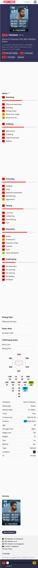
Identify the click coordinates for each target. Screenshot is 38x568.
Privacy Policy (7, 549)
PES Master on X (10, 541)
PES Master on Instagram (14, 544)
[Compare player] (22, 35)
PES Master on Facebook (13, 539)
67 (4, 563)
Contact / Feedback (11, 546)
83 (34, 563)
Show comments (9, 532)
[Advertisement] (19, 77)
